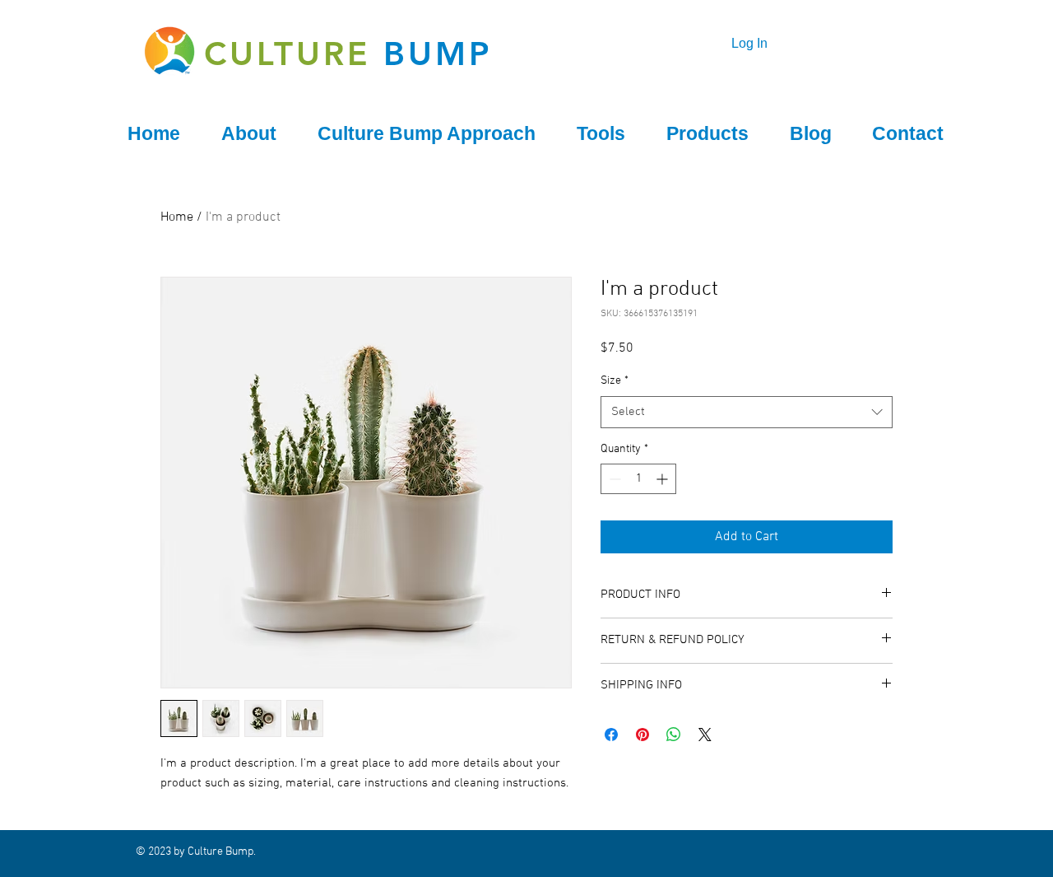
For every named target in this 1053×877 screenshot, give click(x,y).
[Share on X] (705, 734)
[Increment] (663, 478)
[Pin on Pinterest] (642, 734)
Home (176, 217)
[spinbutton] (638, 478)
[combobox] (747, 412)
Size (615, 381)
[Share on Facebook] (611, 734)
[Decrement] (613, 478)
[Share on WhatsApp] (674, 734)
